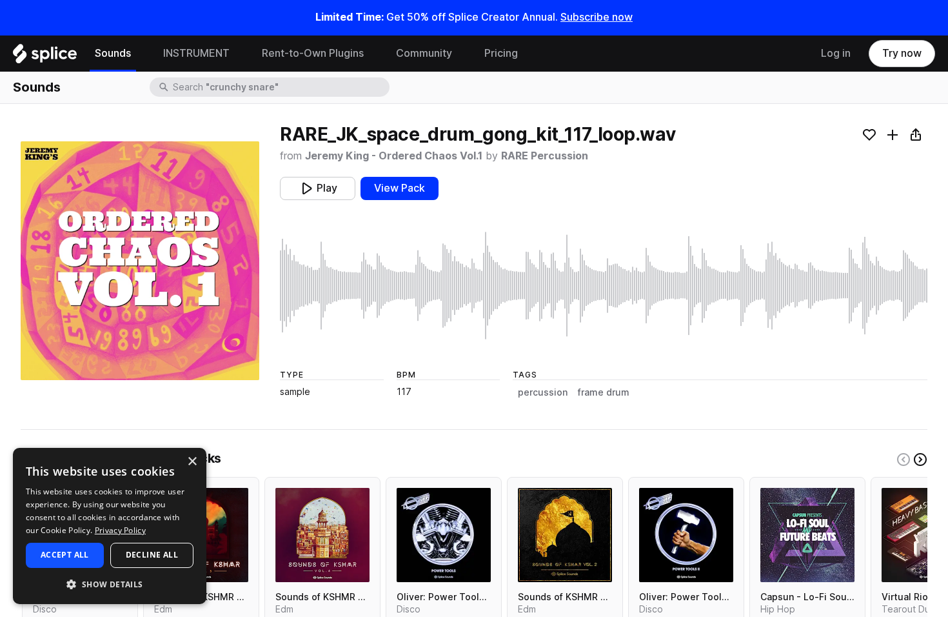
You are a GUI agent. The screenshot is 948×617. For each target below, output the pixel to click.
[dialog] (109, 526)
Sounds (113, 53)
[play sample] (603, 285)
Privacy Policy (120, 530)
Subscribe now (596, 17)
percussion (543, 392)
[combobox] (280, 87)
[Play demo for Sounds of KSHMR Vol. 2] (565, 535)
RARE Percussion (544, 156)
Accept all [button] (65, 554)
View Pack (399, 188)
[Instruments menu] (239, 53)
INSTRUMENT (196, 53)
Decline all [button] (152, 554)
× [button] (192, 462)
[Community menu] (461, 53)
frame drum (603, 392)
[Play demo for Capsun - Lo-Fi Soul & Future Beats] (807, 535)
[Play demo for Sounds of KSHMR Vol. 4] (322, 535)
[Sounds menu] (140, 53)
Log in (836, 53)
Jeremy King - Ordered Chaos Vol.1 (393, 156)
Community (424, 53)
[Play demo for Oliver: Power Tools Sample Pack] (443, 535)
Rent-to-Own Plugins (313, 53)
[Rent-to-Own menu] (373, 53)
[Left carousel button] (903, 459)
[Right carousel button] (920, 459)
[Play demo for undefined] (140, 260)
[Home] (45, 57)
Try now (902, 53)
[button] (109, 583)
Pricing (501, 53)
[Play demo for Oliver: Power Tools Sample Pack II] (686, 535)
